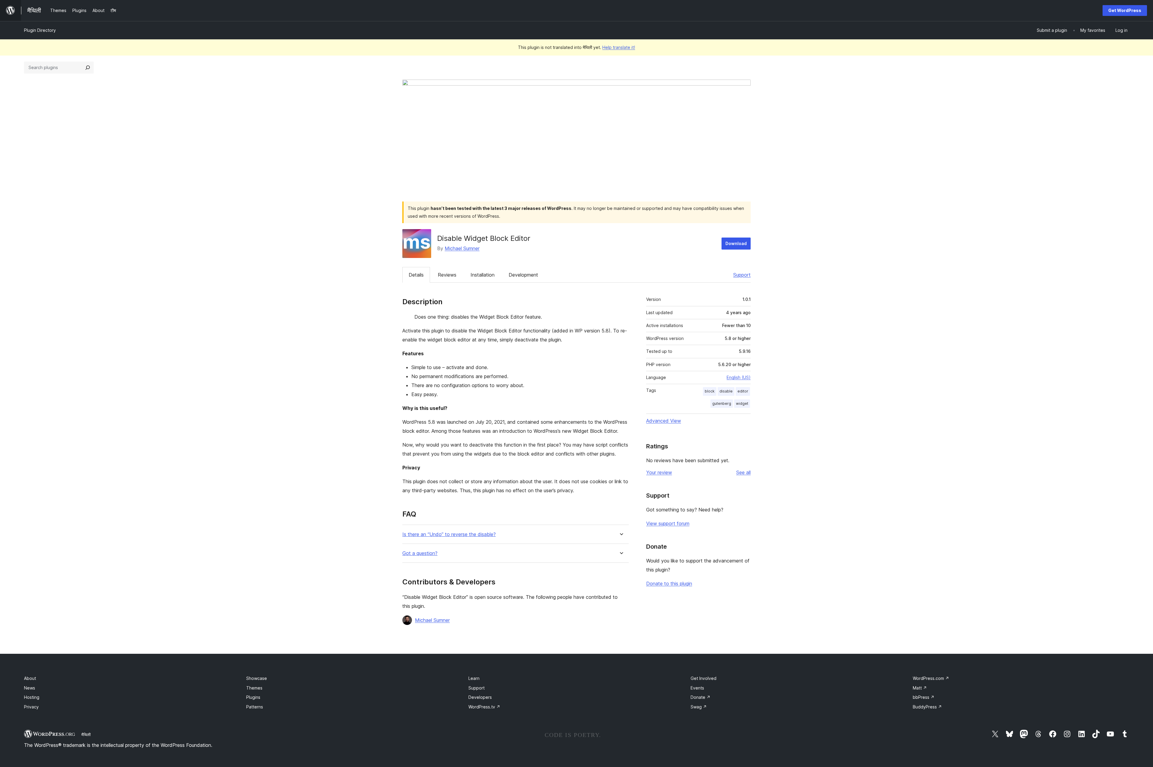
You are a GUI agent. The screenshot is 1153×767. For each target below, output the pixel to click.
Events (697, 687)
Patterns (254, 706)
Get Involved (703, 678)
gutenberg (721, 403)
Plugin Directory (40, 30)
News (29, 687)
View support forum (667, 523)
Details (416, 275)
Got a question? (419, 553)
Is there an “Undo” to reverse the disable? (449, 534)
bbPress (923, 697)
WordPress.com (931, 678)
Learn (474, 678)
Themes (254, 687)
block (710, 391)
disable (726, 391)
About (30, 678)
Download (736, 243)
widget (742, 403)
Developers (480, 697)
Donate (700, 697)
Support (742, 275)
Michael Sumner (462, 248)
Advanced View (663, 421)
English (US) (739, 377)
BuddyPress (927, 706)
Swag (699, 706)
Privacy (31, 706)
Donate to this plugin (669, 584)
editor (742, 391)
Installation (483, 275)
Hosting (31, 697)
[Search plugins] (88, 68)
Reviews (447, 275)
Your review (659, 472)
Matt (920, 687)
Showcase (256, 678)
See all (743, 472)
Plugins (253, 697)
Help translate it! (618, 47)
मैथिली (86, 734)
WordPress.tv (484, 706)
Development (523, 275)
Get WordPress (1124, 10)
